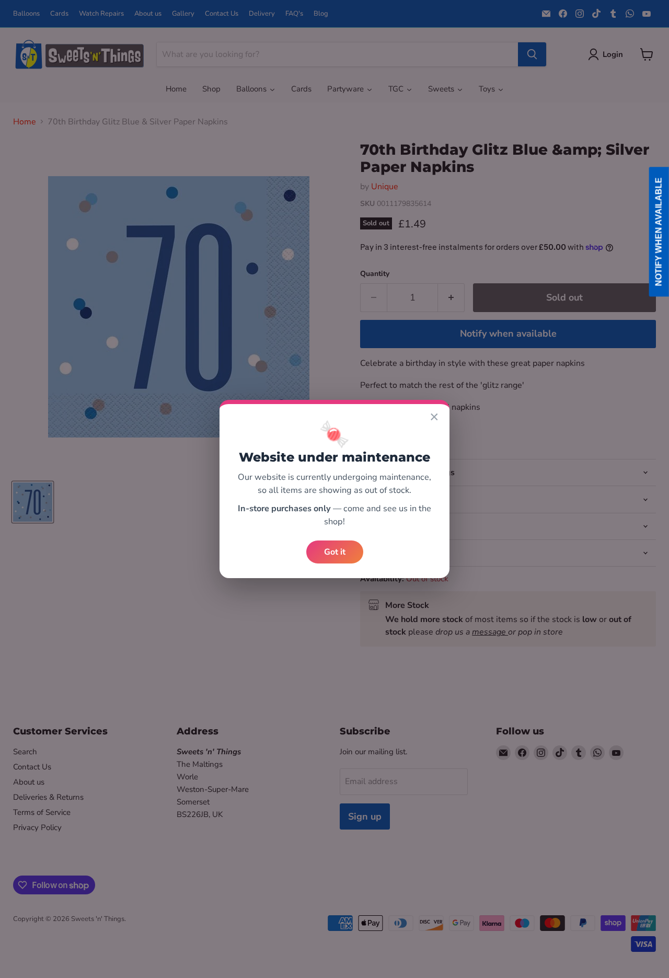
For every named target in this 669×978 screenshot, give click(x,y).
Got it (334, 552)
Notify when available (658, 231)
